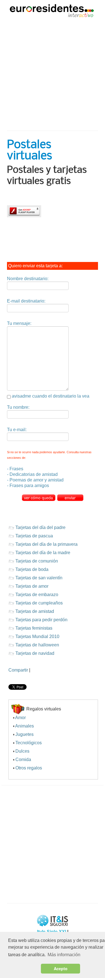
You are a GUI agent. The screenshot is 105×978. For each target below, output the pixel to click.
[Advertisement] (52, 71)
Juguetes (24, 734)
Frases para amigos (29, 485)
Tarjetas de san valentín (38, 577)
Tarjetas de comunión (36, 561)
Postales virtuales (29, 150)
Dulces (22, 751)
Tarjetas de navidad (34, 653)
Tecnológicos (28, 742)
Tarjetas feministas (33, 628)
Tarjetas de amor (31, 586)
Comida (23, 759)
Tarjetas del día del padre (40, 527)
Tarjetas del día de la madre (42, 552)
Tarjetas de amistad (34, 611)
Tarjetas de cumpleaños (39, 603)
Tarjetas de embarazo (36, 594)
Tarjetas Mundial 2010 (37, 636)
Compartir (18, 670)
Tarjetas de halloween (37, 644)
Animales (24, 726)
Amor (20, 717)
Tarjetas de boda (31, 569)
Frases (16, 468)
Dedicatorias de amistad (34, 474)
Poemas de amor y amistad (37, 480)
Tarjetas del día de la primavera (46, 544)
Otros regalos (28, 768)
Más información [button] (64, 954)
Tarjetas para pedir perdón (41, 619)
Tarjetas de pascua (34, 535)
